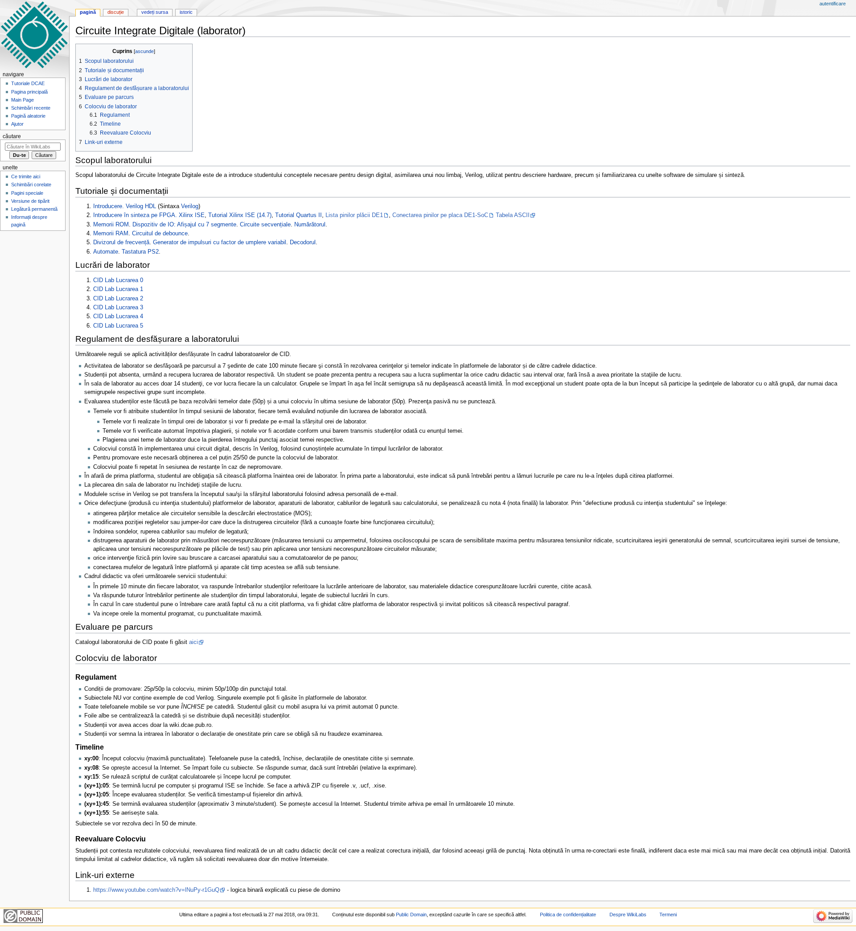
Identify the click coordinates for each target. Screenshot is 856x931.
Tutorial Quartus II (298, 215)
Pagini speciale (27, 193)
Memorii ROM (111, 224)
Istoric (186, 12)
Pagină (88, 12)
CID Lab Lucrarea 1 (118, 289)
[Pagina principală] (34, 34)
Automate (105, 252)
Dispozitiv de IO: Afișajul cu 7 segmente (184, 224)
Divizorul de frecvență (121, 242)
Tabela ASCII (513, 215)
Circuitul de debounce (160, 233)
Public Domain (411, 914)
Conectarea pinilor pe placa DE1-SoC (440, 215)
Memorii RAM (110, 233)
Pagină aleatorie (28, 116)
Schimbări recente (30, 108)
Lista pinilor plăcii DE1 (354, 215)
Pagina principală (29, 91)
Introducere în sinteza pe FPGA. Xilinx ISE (149, 215)
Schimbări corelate (31, 184)
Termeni (668, 914)
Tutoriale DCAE (28, 83)
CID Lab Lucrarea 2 (118, 298)
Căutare (12, 136)
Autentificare (832, 3)
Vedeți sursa (154, 12)
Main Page (22, 100)
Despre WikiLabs (627, 914)
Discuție (115, 12)
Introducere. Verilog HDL (124, 206)
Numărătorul (309, 224)
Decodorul (303, 242)
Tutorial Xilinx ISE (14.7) (240, 215)
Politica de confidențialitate (568, 914)
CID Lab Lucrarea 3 (118, 307)
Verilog (189, 206)
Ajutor (17, 124)
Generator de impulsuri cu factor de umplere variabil (219, 242)
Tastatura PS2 (140, 252)
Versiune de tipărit (30, 201)
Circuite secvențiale (265, 224)
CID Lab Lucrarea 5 (118, 326)
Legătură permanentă (34, 209)
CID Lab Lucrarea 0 (118, 280)
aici (193, 642)
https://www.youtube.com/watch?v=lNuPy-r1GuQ (156, 890)
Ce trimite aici (25, 176)
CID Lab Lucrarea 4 (118, 316)
